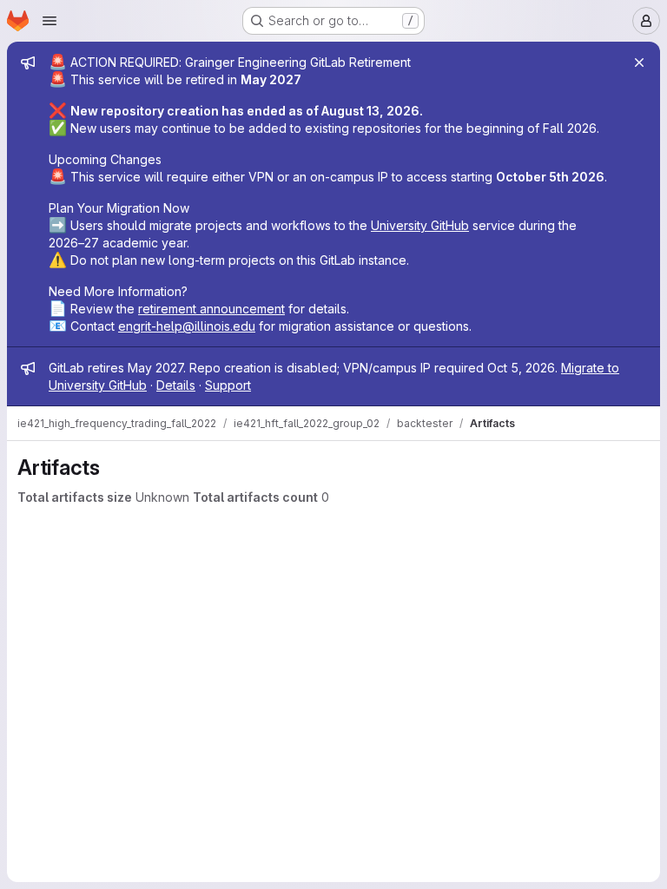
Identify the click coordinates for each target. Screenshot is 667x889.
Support (228, 385)
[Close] (639, 62)
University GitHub (420, 225)
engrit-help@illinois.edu (186, 326)
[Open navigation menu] (49, 21)
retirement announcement (211, 308)
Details (175, 385)
